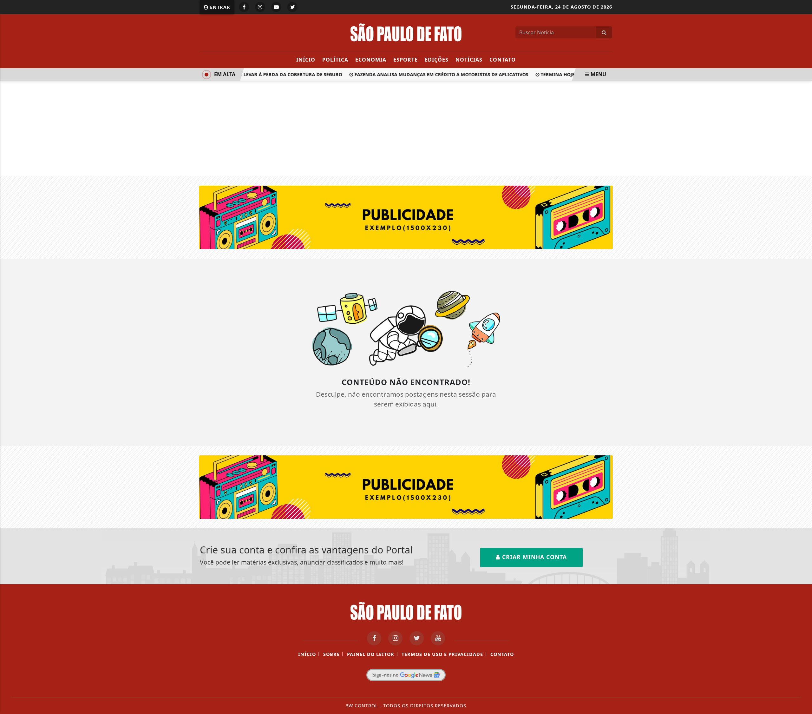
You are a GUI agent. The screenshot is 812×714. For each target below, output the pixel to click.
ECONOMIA (370, 59)
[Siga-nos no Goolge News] (406, 675)
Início (305, 59)
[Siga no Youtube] (276, 7)
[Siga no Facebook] (244, 7)
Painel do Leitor (370, 654)
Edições (437, 59)
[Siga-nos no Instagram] (395, 638)
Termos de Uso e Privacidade (442, 654)
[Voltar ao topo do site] (802, 428)
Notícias (468, 59)
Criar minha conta (533, 557)
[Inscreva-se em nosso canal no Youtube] (438, 638)
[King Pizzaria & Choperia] (406, 216)
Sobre (331, 654)
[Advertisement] (406, 128)
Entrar (219, 7)
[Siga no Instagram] (260, 7)
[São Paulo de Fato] (406, 31)
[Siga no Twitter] (292, 7)
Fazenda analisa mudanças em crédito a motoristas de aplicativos (434, 74)
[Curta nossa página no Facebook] (374, 638)
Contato (502, 59)
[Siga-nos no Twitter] (416, 638)
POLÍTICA (335, 59)
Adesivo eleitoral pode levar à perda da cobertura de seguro (255, 74)
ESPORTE (405, 59)
